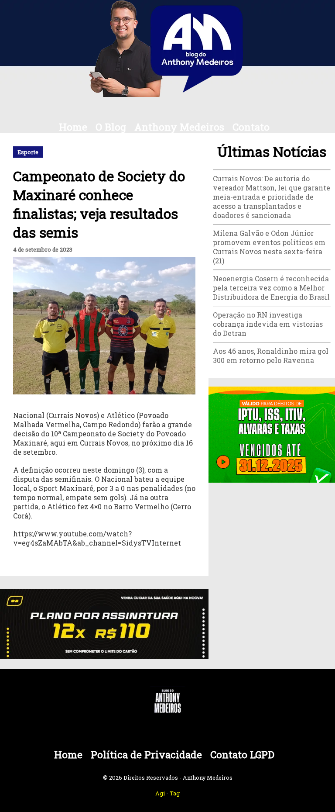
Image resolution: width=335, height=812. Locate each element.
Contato (251, 127)
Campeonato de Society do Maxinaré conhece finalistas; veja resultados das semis (99, 204)
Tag (175, 793)
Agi (160, 793)
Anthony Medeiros (179, 127)
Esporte (27, 152)
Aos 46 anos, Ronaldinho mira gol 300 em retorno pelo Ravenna (270, 355)
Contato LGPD (242, 754)
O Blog (111, 127)
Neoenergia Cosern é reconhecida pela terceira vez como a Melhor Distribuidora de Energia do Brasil (271, 287)
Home (73, 127)
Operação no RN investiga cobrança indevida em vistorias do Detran (268, 324)
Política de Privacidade (146, 754)
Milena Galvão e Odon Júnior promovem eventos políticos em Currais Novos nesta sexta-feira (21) (269, 246)
